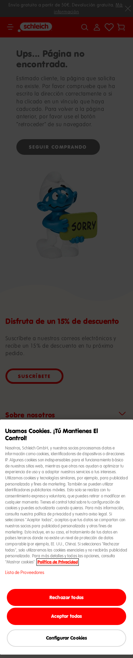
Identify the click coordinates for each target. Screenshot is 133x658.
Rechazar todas (66, 597)
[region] (66, 537)
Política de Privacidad (58, 562)
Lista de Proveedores (25, 572)
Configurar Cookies (66, 638)
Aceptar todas (66, 616)
